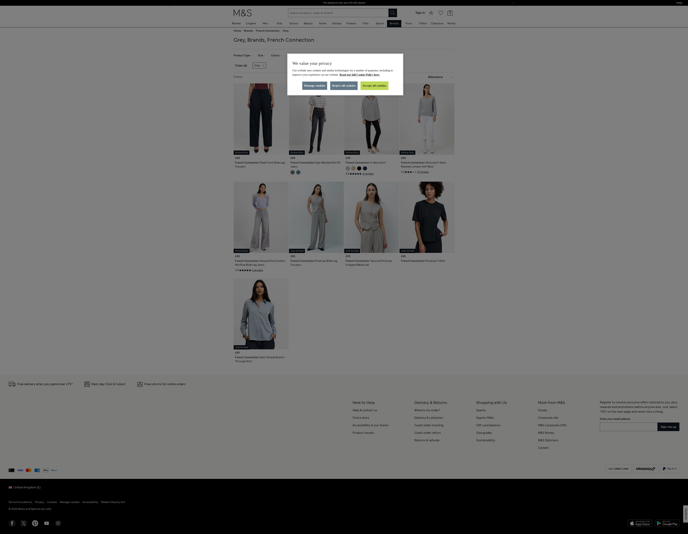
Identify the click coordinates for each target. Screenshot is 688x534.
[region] (345, 74)
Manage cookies (314, 85)
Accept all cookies (374, 85)
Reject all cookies (343, 85)
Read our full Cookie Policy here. (360, 74)
